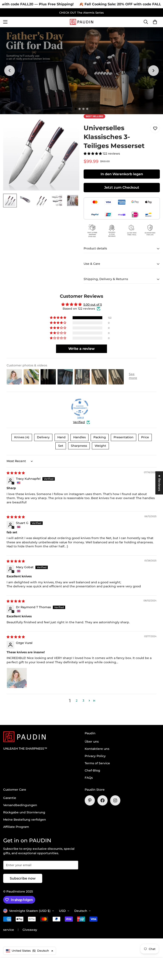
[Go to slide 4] (87, 109)
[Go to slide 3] (83, 109)
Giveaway (29, 930)
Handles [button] (79, 437)
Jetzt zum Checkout (121, 187)
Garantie (9, 798)
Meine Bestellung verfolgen (24, 819)
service (8, 930)
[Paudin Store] (81, 22)
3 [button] (83, 700)
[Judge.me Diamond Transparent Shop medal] (79, 407)
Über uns (92, 741)
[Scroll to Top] (155, 935)
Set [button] (60, 446)
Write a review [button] (81, 349)
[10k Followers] (102, 800)
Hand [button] (61, 437)
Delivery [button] (43, 437)
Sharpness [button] (79, 446)
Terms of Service (97, 763)
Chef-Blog (92, 770)
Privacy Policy (95, 756)
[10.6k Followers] (115, 800)
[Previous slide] (9, 70)
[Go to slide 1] (76, 109)
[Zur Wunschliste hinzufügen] (155, 128)
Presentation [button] (123, 437)
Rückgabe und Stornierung (24, 812)
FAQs (89, 778)
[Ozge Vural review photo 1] (17, 678)
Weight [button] (100, 446)
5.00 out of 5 (92, 304)
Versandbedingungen (20, 805)
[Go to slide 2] (80, 109)
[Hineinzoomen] (70, 123)
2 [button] (76, 700)
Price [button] (145, 437)
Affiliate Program (16, 827)
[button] (155, 22)
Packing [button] (99, 437)
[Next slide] (153, 70)
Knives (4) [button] (21, 437)
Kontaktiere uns (97, 749)
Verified (79, 422)
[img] (16, 473)
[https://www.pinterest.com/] (90, 800)
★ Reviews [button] (159, 483)
